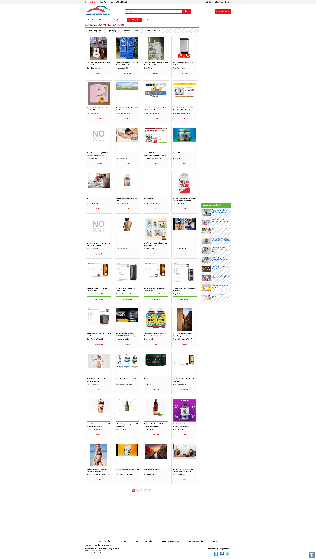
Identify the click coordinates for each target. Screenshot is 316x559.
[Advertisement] (216, 39)
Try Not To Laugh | (150, 198)
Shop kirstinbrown (150, 339)
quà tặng (112, 31)
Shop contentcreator (151, 203)
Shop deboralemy (179, 474)
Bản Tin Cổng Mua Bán (119, 2)
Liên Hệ (215, 541)
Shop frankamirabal (122, 339)
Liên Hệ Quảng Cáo (195, 541)
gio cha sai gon (106, 545)
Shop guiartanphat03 (94, 68)
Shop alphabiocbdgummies (182, 113)
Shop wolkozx (177, 158)
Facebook (222, 554)
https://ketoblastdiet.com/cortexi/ (127, 379)
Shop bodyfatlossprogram (124, 384)
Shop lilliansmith (93, 249)
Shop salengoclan (179, 68)
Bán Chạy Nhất (134, 20)
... (116, 153)
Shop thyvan (148, 68)
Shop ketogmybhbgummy (152, 158)
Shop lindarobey (178, 429)
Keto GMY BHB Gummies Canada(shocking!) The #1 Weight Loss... (155, 155)
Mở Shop (209, 2)
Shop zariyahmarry (93, 429)
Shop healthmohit (122, 203)
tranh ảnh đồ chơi (153, 31)
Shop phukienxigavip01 (95, 294)
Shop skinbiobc (121, 429)
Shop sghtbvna (149, 429)
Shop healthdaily (93, 384)
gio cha (87, 545)
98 (149, 491)
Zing (216, 554)
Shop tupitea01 (149, 384)
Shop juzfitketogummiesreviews (183, 339)
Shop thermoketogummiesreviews (98, 474)
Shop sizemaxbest (179, 203)
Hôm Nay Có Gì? (116, 20)
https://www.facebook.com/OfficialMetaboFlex (131, 469)
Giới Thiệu (123, 541)
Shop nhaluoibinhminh (123, 113)
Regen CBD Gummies (180, 153)
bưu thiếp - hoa (95, 31)
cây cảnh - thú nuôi (131, 31)
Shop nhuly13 (149, 249)
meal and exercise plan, (151, 469)
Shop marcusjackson (94, 158)
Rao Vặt (103, 2)
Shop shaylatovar (122, 158)
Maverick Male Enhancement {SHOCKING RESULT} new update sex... (127, 336)
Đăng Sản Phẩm (222, 11)
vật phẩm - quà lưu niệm (114, 25)
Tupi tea (146, 379)
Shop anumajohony (179, 249)
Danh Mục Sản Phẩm (144, 541)
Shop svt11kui (149, 474)
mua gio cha (95, 545)
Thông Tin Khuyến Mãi (155, 20)
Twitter (227, 554)
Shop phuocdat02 (122, 68)
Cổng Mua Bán (90, 2)
